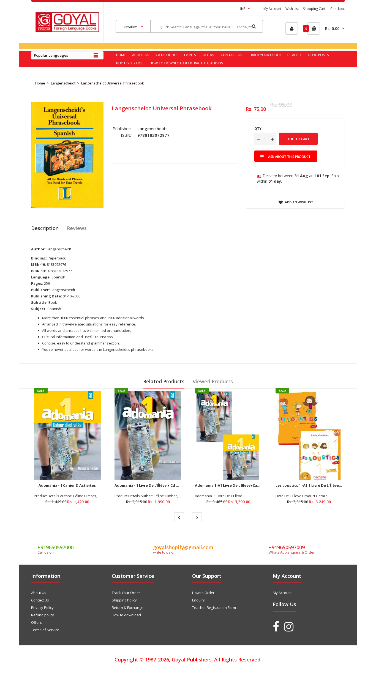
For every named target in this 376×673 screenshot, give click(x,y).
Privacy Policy (42, 607)
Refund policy (42, 614)
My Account (272, 8)
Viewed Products (213, 381)
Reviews (77, 228)
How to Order (203, 592)
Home (40, 83)
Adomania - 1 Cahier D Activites (67, 485)
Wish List (292, 8)
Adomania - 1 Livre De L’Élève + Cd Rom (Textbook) (160, 485)
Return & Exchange (127, 607)
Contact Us (40, 600)
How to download (126, 614)
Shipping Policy (124, 600)
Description (45, 228)
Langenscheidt (63, 83)
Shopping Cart (314, 8)
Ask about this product (289, 156)
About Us (38, 592)
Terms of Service (45, 629)
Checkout (337, 8)
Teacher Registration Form (214, 607)
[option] (67, 155)
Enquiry (198, 600)
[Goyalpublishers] (67, 30)
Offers (36, 622)
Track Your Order (126, 592)
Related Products (163, 381)
